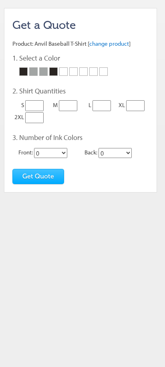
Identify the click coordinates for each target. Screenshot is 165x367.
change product (109, 43)
